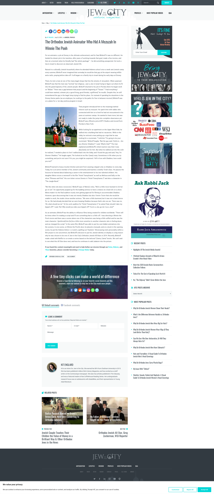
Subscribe (107, 266)
